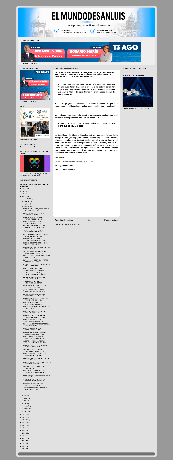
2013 (24, 438)
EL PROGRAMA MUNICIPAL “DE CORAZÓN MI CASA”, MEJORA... (34, 239)
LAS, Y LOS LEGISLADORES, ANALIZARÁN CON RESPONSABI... (35, 269)
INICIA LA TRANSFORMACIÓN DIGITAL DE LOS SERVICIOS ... (36, 358)
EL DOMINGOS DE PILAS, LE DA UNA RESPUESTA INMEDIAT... (35, 346)
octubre (26, 204)
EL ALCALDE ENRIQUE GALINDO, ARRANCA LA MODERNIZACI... (34, 226)
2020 (24, 420)
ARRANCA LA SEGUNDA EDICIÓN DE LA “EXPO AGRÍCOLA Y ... (36, 388)
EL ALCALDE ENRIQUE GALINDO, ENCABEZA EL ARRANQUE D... (34, 371)
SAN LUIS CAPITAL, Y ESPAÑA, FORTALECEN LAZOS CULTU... (34, 350)
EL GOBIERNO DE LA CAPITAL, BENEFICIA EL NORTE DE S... (33, 222)
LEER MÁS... (60, 158)
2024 (24, 194)
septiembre (27, 206)
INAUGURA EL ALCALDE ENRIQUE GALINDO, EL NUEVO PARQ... (34, 286)
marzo (26, 406)
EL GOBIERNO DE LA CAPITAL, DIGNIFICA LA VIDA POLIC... (33, 329)
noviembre (27, 201)
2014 (24, 435)
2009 (24, 449)
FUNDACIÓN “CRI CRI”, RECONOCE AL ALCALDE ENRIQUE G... (36, 209)
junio (25, 398)
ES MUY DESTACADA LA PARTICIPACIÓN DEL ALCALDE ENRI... (36, 265)
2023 (24, 196)
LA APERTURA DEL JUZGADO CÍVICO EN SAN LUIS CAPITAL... (36, 256)
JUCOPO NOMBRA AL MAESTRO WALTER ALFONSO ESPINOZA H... (35, 341)
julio (25, 395)
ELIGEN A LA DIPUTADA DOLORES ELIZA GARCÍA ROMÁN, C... (36, 324)
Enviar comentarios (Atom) (72, 224)
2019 (24, 422)
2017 (24, 428)
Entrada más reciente (64, 220)
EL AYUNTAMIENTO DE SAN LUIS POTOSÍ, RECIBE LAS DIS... (34, 218)
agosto (26, 393)
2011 (24, 443)
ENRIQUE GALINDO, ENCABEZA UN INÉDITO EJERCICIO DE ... (35, 384)
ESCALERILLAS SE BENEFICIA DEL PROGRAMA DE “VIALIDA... (34, 312)
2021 (24, 417)
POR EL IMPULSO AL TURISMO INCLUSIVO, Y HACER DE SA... (34, 337)
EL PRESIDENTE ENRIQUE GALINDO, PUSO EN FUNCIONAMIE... (35, 299)
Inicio (89, 220)
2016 (24, 430)
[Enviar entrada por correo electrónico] (91, 161)
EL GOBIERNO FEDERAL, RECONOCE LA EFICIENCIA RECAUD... (36, 363)
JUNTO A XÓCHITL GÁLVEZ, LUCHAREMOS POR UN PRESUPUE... (36, 273)
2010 (24, 446)
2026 (24, 188)
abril (25, 403)
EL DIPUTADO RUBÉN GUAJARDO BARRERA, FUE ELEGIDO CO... (34, 333)
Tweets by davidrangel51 (28, 147)
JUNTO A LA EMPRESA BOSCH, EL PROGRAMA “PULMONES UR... (34, 380)
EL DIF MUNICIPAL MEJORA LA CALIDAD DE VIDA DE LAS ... (36, 376)
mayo (26, 400)
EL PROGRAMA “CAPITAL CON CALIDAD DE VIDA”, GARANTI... (36, 248)
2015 (24, 433)
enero (26, 411)
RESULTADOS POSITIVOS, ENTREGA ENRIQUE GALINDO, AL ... (35, 214)
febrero (26, 408)
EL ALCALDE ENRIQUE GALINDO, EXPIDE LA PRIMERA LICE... (34, 277)
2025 (24, 191)
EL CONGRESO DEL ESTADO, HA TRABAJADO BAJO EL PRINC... (34, 316)
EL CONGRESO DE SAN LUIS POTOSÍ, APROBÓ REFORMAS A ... (36, 260)
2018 (24, 425)
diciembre (27, 198)
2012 (24, 441)
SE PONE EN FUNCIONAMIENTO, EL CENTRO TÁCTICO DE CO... (35, 231)
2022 (24, 414)
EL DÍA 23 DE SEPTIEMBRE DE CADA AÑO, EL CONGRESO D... (35, 243)
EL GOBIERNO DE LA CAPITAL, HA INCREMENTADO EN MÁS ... (34, 354)
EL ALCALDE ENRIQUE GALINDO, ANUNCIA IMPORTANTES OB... (34, 295)
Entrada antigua (111, 220)
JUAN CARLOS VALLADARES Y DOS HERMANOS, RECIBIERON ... (35, 282)
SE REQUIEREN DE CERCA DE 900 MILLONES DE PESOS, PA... (34, 252)
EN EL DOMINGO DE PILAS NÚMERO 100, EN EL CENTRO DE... (35, 235)
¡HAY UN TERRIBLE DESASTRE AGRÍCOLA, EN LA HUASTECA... (34, 290)
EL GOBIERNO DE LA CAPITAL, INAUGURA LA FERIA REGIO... (34, 320)
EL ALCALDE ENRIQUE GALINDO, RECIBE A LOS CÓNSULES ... (34, 303)
